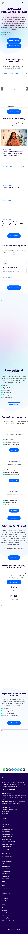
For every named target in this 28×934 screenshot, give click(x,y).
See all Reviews (14, 558)
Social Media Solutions (7, 839)
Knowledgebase (6, 871)
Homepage (4, 888)
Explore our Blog (14, 235)
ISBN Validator (5, 864)
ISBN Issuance (5, 824)
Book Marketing (6, 832)
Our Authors (5, 898)
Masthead (4, 913)
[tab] (8, 106)
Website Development (7, 834)
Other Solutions (6, 849)
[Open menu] (25, 3)
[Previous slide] (2, 88)
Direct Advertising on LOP (8, 844)
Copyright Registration (7, 829)
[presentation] (14, 137)
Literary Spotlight (7, 149)
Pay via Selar (5, 813)
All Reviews (4, 881)
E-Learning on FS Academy (9, 842)
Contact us (4, 910)
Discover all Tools (14, 288)
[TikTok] (18, 769)
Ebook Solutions (6, 866)
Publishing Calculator (7, 859)
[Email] (7, 769)
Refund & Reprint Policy (8, 920)
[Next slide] (27, 88)
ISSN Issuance (5, 827)
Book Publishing (6, 822)
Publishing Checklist (7, 861)
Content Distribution (7, 837)
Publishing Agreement (7, 918)
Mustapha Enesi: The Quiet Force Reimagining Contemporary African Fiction (13, 224)
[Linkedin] (21, 769)
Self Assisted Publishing (8, 891)
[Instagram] (12, 769)
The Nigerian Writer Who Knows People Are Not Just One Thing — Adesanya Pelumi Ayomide (12, 153)
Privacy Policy (5, 915)
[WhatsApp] (4, 769)
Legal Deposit (5, 879)
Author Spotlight (6, 874)
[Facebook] (9, 769)
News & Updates (6, 901)
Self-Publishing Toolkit (7, 856)
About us (4, 908)
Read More (6, 159)
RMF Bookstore (6, 893)
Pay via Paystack (6, 812)
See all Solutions (14, 518)
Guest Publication (6, 847)
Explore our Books (14, 112)
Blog (3, 896)
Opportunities (5, 876)
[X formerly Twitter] (15, 769)
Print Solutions (5, 869)
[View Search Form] (22, 2)
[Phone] (24, 769)
